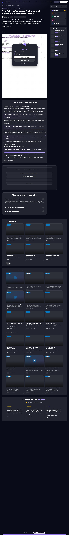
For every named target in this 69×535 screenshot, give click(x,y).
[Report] (65, 6)
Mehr (8, 263)
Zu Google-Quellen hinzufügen (20, 16)
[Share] (61, 6)
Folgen (12, 16)
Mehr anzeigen (4, 27)
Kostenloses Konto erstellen (39, 532)
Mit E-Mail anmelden (25, 60)
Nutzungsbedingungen (29, 62)
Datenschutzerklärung (24, 63)
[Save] (57, 6)
